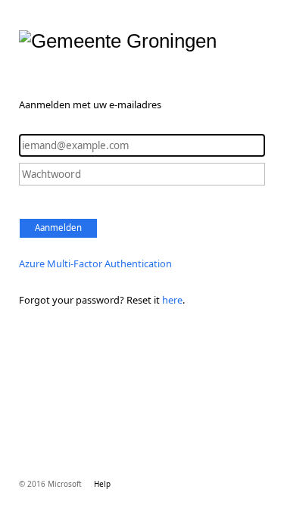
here (172, 300)
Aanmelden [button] (58, 227)
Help (102, 484)
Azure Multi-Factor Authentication (95, 263)
